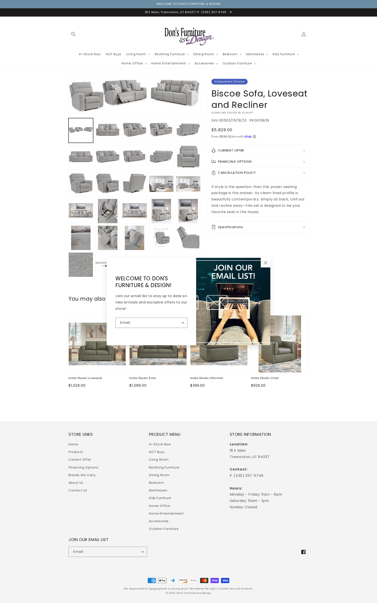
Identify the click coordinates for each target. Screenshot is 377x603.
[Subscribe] (182, 323)
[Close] (265, 262)
